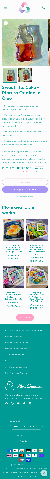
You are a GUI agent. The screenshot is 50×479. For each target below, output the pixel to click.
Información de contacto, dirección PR (24, 330)
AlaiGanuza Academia (16, 367)
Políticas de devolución (16, 342)
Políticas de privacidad (16, 348)
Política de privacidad (38, 468)
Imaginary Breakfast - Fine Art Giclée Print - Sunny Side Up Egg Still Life (37, 296)
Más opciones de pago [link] (25, 196)
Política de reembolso (19, 468)
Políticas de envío (14, 336)
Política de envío (30, 472)
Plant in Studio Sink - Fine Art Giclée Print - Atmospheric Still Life (37, 249)
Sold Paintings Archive (16, 373)
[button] (5, 7)
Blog (7, 360)
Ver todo (25, 317)
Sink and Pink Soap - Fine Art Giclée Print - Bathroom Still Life (13, 295)
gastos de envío (26, 172)
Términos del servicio (15, 354)
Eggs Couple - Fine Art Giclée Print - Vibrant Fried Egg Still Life (13, 248)
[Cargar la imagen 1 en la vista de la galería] (10, 75)
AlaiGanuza (23, 465)
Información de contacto (26, 476)
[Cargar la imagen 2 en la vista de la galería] (25, 75)
